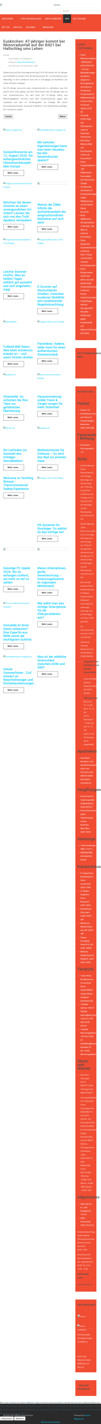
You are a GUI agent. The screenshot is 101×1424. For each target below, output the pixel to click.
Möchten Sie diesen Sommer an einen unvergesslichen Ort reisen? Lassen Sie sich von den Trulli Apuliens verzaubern (17, 211)
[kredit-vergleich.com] (81, 1316)
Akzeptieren (7, 1418)
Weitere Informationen (50, 1422)
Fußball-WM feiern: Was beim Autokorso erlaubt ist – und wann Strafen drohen (18, 352)
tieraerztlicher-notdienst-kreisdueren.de (86, 997)
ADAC (82, 1218)
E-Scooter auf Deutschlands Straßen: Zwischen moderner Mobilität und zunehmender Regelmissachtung (50, 295)
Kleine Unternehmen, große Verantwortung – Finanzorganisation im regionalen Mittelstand (51, 577)
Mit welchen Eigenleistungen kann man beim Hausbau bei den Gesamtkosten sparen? (52, 151)
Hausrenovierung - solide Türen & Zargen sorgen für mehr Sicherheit (50, 402)
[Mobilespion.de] (85, 1328)
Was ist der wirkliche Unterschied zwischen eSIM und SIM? (51, 662)
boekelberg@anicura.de (90, 1044)
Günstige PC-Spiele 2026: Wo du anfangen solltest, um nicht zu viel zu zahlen (16, 575)
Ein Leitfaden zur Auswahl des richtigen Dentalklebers (15, 455)
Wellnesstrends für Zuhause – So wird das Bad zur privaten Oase (51, 455)
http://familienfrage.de (84, 1285)
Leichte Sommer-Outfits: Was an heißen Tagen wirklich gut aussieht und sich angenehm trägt (17, 280)
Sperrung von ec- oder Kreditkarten (86, 1207)
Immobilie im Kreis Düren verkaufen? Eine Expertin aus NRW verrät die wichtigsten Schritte (17, 632)
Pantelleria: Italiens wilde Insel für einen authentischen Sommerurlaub (51, 349)
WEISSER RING (86, 853)
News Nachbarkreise (26, 62)
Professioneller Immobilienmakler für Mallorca (84, 1338)
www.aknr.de (85, 783)
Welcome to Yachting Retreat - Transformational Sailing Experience (18, 483)
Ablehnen (20, 1418)
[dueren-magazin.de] (10, 5)
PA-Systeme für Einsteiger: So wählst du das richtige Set (52, 528)
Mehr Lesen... (14, 173)
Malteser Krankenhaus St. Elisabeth (87, 955)
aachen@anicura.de (88, 1015)
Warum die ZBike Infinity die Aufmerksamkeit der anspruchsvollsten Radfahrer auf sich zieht (51, 213)
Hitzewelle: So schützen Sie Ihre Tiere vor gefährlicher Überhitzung (15, 404)
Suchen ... (58, 5)
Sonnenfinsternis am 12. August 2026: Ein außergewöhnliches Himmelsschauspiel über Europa (18, 159)
